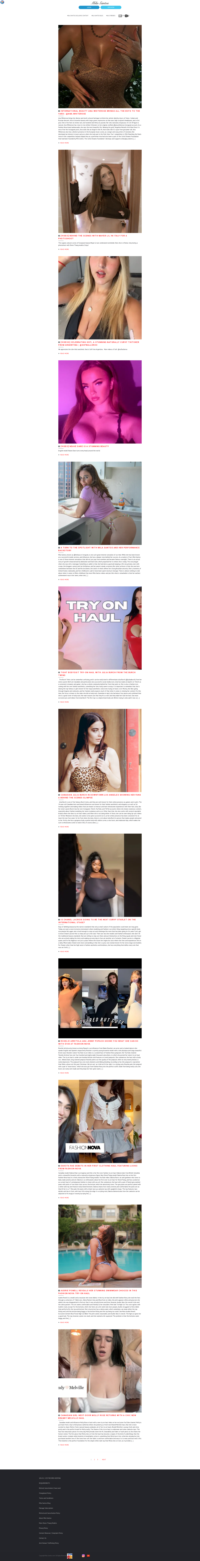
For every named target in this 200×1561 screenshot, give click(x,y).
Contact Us (42, 1538)
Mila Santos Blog (97, 16)
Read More (64, 143)
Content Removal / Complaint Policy (51, 1533)
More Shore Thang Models (48, 1523)
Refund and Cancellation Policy (49, 1513)
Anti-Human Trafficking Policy (49, 1543)
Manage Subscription (46, 1508)
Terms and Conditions (46, 1498)
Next (104, 1459)
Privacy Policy (43, 1528)
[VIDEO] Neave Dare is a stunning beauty (85, 446)
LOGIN (89, 7)
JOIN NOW (111, 7)
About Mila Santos (45, 1518)
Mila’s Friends (110, 16)
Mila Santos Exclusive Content (77, 16)
